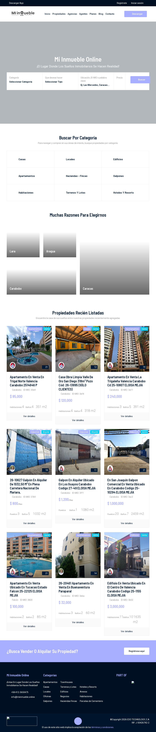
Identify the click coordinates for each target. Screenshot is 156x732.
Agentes (83, 14)
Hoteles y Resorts (88, 687)
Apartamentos (50, 682)
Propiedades (59, 14)
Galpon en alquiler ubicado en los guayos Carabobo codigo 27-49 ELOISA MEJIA (77, 484)
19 (143, 367)
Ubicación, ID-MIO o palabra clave (94, 79)
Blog (101, 14)
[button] (120, 82)
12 (95, 367)
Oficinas (47, 696)
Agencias (72, 14)
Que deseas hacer (53, 77)
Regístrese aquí (137, 651)
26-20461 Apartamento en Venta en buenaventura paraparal (76, 587)
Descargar (137, 14)
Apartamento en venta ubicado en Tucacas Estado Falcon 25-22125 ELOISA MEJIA (28, 589)
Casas (46, 687)
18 (46, 470)
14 (95, 573)
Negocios (64, 696)
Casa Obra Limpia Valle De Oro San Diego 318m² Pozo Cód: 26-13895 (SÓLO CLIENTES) (76, 383)
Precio (120, 77)
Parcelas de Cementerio (91, 701)
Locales (47, 691)
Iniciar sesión (137, 3)
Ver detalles (29, 416)
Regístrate (122, 3)
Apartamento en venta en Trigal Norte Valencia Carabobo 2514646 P (27, 381)
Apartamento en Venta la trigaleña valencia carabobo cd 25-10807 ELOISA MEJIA (126, 381)
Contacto (109, 14)
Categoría (14, 77)
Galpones (47, 701)
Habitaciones (86, 696)
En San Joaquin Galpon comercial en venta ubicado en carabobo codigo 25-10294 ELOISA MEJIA (126, 486)
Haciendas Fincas (68, 701)
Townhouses (66, 682)
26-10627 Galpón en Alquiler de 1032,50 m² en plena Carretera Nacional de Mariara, (28, 486)
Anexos (83, 691)
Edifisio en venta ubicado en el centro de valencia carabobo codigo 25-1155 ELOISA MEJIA (126, 589)
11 (95, 470)
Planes (93, 14)
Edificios (64, 691)
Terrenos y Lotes (68, 687)
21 (46, 367)
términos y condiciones (102, 727)
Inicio (47, 14)
